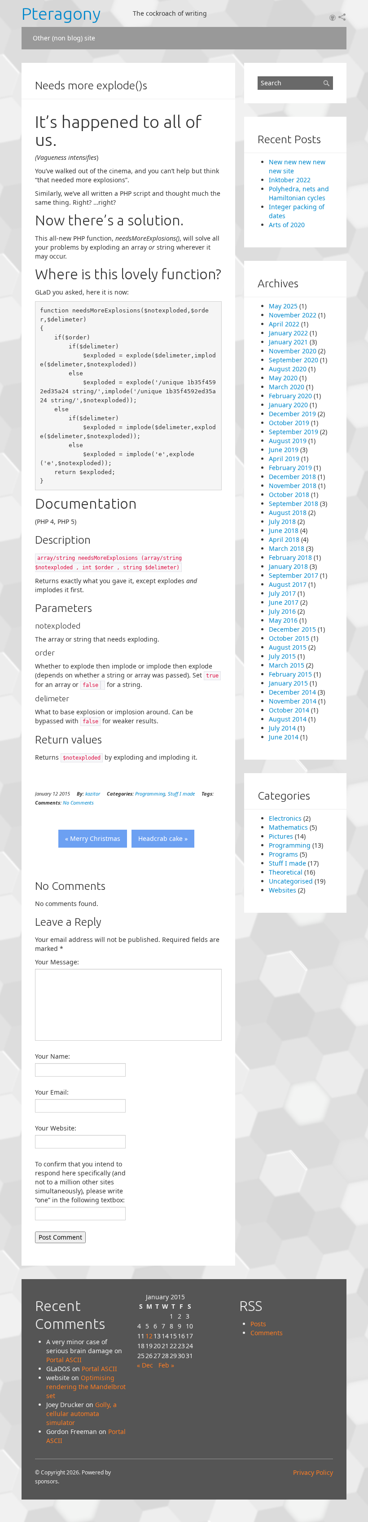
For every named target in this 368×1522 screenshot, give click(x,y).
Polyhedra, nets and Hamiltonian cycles (299, 193)
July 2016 (282, 611)
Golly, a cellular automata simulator (81, 1413)
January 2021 (288, 342)
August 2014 (288, 719)
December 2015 (292, 629)
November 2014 (292, 701)
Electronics (285, 818)
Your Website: (55, 1128)
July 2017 (282, 593)
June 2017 (283, 602)
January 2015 (288, 683)
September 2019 (293, 431)
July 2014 (282, 728)
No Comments (78, 802)
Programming (150, 793)
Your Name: (52, 1056)
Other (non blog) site (64, 38)
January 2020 (288, 404)
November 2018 (292, 485)
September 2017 (293, 575)
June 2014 (283, 737)
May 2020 (283, 378)
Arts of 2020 (287, 224)
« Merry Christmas (92, 838)
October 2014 (289, 710)
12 (149, 1336)
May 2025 (283, 306)
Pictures (281, 836)
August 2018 (288, 512)
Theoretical (285, 872)
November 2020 (292, 351)
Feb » (166, 1365)
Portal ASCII (64, 1359)
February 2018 (290, 557)
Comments (266, 1332)
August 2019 (288, 440)
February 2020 (290, 395)
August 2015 (288, 647)
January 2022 (288, 333)
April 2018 (284, 539)
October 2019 (289, 422)
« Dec (145, 1365)
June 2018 (283, 530)
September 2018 (293, 503)
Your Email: (52, 1092)
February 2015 (290, 674)
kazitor (92, 793)
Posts (258, 1324)
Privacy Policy (313, 1472)
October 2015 (289, 638)
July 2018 (282, 521)
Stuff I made (181, 793)
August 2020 (288, 369)
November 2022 (292, 315)
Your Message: (57, 962)
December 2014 (292, 692)
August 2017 (288, 584)
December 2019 (292, 413)
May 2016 (283, 620)
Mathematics (288, 827)
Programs (283, 854)
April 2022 (284, 324)
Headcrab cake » (163, 838)
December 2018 (292, 476)
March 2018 (286, 548)
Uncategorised (291, 881)
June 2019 (283, 449)
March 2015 (286, 665)
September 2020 (293, 360)
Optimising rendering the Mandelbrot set (86, 1386)
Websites (282, 890)
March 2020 (286, 387)
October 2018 (289, 494)
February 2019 (290, 467)
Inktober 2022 (290, 180)
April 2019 (284, 458)
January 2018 (288, 566)
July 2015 (282, 656)
